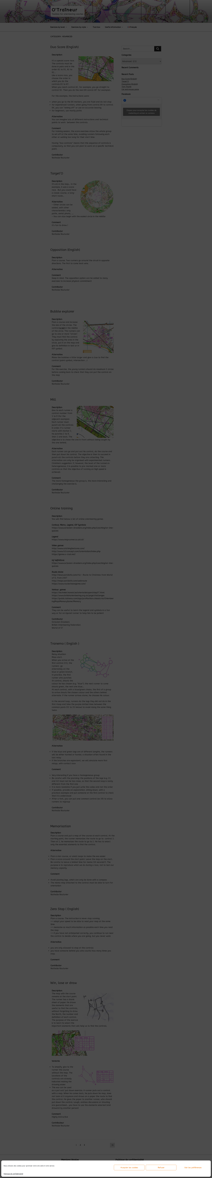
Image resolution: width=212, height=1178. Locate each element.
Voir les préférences (193, 1167)
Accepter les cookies (129, 1167)
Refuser (161, 1167)
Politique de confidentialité (13, 1174)
